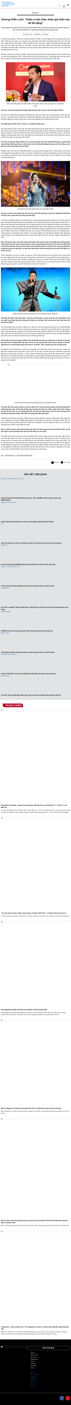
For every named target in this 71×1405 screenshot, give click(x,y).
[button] (52, 462)
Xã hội (33, 1353)
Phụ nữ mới (34, 1355)
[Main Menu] (68, 6)
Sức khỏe (33, 1365)
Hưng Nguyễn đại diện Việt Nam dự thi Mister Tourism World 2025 (24, 1009)
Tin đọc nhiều (13, 705)
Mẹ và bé (33, 1357)
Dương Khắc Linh (10, 455)
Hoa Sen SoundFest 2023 (24, 455)
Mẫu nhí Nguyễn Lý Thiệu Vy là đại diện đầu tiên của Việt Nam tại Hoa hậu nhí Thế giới (31, 1108)
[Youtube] (67, 1398)
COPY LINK (66, 462)
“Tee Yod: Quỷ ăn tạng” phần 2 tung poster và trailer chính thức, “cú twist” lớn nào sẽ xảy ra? (33, 913)
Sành (32, 1368)
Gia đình (33, 1363)
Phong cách (34, 1359)
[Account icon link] (64, 6)
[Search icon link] (60, 6)
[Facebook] (61, 1398)
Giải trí (33, 1361)
